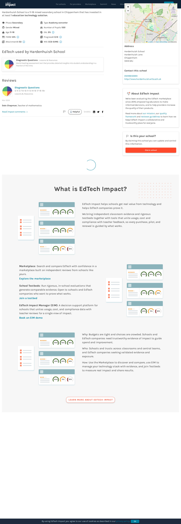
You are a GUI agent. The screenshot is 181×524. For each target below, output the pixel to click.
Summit (103, 4)
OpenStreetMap (161, 42)
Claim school (151, 150)
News (113, 4)
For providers (75, 4)
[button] (94, 111)
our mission (149, 113)
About (122, 4)
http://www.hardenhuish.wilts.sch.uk (142, 79)
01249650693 (131, 76)
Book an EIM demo (31, 317)
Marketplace (90, 4)
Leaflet (150, 42)
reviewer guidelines (150, 116)
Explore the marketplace (35, 278)
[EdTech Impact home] (10, 4)
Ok (135, 521)
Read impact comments (13, 111)
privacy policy (122, 521)
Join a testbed (28, 298)
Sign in (169, 4)
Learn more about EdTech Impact (91, 399)
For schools (61, 4)
